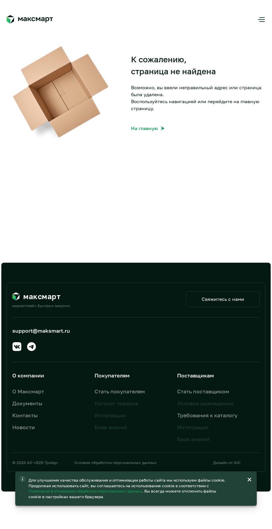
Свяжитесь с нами (223, 299)
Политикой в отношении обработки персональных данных (86, 491)
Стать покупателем (120, 391)
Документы (27, 403)
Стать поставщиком (203, 391)
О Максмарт (28, 391)
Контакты (25, 415)
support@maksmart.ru (41, 330)
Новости (23, 427)
